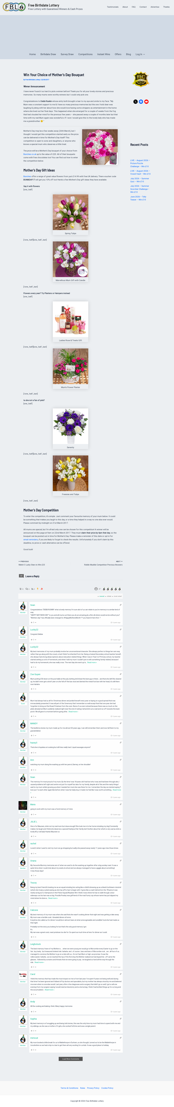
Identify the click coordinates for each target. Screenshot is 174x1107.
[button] (143, 54)
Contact (143, 7)
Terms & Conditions (69, 1088)
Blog (128, 54)
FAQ (134, 7)
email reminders (30, 539)
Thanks (166, 7)
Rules (82, 1088)
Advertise (155, 7)
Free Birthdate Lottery (43, 5)
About (125, 7)
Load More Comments (70, 1059)
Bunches (27, 176)
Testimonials (112, 7)
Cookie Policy (107, 1088)
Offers (118, 54)
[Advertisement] (87, 31)
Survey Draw (67, 54)
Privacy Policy (93, 1088)
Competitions (85, 54)
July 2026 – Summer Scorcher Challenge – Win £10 (139, 189)
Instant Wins (103, 54)
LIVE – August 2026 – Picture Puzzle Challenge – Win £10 (140, 163)
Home (32, 54)
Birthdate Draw (48, 54)
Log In (139, 54)
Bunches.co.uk (29, 154)
